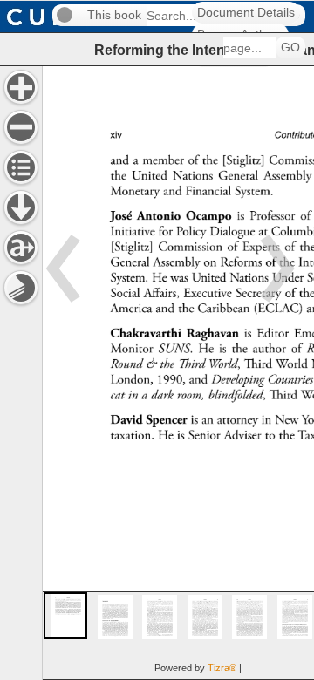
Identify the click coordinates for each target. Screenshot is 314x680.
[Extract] (20, 247)
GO (290, 47)
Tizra (222, 668)
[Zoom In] (20, 87)
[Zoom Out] (20, 127)
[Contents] (20, 167)
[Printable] (20, 287)
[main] (178, 372)
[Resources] (20, 207)
